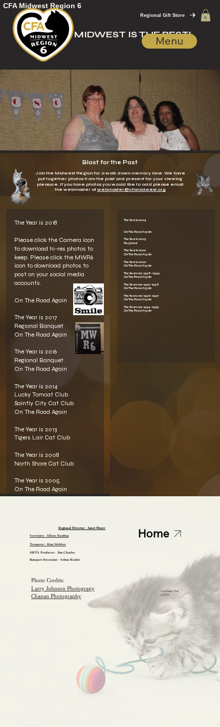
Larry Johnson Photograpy (63, 588)
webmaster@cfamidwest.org (131, 189)
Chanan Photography (56, 596)
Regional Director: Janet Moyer (81, 528)
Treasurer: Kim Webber (48, 544)
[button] (206, 15)
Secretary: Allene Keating (49, 535)
